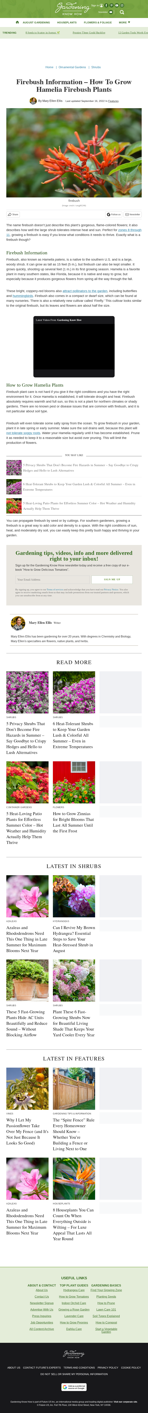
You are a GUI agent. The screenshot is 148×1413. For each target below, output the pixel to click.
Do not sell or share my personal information (74, 1374)
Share (15, 214)
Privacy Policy (108, 1367)
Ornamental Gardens (72, 67)
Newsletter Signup (42, 1303)
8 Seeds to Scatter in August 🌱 (43, 32)
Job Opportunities (42, 1322)
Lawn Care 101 (106, 1309)
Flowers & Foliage (98, 22)
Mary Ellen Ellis (52, 100)
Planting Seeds (106, 1296)
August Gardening (36, 22)
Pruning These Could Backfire (89, 32)
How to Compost (106, 1322)
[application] (74, 346)
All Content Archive (41, 1329)
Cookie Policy (131, 1367)
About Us (42, 1290)
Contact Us (42, 1296)
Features (113, 101)
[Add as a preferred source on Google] (74, 1387)
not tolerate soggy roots (23, 433)
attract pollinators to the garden (85, 291)
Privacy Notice (111, 589)
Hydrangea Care (74, 1290)
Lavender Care (74, 1316)
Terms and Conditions (79, 1367)
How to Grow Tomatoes (74, 1296)
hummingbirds (23, 296)
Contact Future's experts (42, 1367)
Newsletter (135, 214)
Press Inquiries (41, 1316)
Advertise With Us (41, 1309)
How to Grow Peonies (74, 1322)
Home (49, 67)
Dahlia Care (74, 1329)
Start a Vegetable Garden (106, 1330)
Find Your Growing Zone (106, 1290)
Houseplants (67, 22)
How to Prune (106, 1303)
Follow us (116, 214)
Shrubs (96, 67)
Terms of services (55, 589)
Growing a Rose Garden (74, 1309)
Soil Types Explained (106, 1316)
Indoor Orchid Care (74, 1303)
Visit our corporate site (125, 1402)
